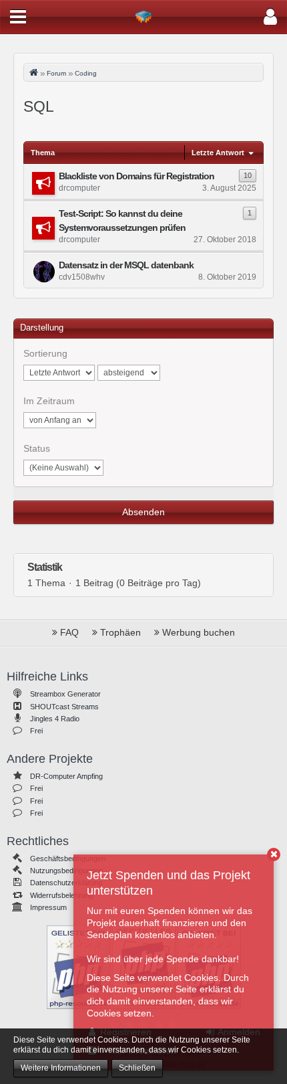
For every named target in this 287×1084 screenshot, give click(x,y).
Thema (43, 153)
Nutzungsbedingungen (66, 871)
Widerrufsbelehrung (61, 895)
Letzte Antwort (218, 153)
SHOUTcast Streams (64, 707)
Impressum (48, 907)
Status (36, 448)
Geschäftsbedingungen (67, 858)
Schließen (137, 1068)
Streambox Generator (65, 694)
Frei (36, 731)
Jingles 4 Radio (54, 719)
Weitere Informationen (61, 1068)
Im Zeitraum (49, 400)
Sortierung (45, 353)
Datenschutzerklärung (66, 883)
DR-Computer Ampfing (66, 776)
